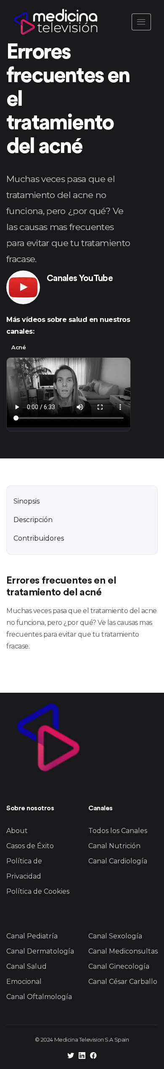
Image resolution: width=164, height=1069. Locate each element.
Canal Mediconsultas (123, 951)
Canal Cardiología (117, 861)
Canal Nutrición (114, 846)
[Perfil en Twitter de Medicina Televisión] (70, 1057)
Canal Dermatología (40, 951)
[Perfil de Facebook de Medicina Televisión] (93, 1057)
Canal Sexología (115, 936)
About (17, 831)
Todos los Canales (117, 831)
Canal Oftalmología (39, 997)
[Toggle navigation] (141, 21)
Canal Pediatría (32, 936)
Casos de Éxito (30, 846)
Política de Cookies (37, 891)
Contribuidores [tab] (38, 538)
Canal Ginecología (118, 966)
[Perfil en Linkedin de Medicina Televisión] (82, 1057)
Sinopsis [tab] (26, 501)
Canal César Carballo (122, 982)
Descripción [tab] (33, 520)
